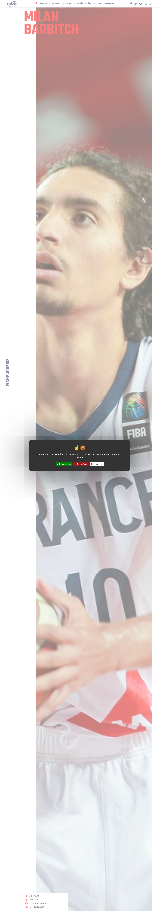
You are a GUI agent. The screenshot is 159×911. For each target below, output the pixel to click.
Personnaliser (97, 464)
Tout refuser (81, 464)
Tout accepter (64, 464)
